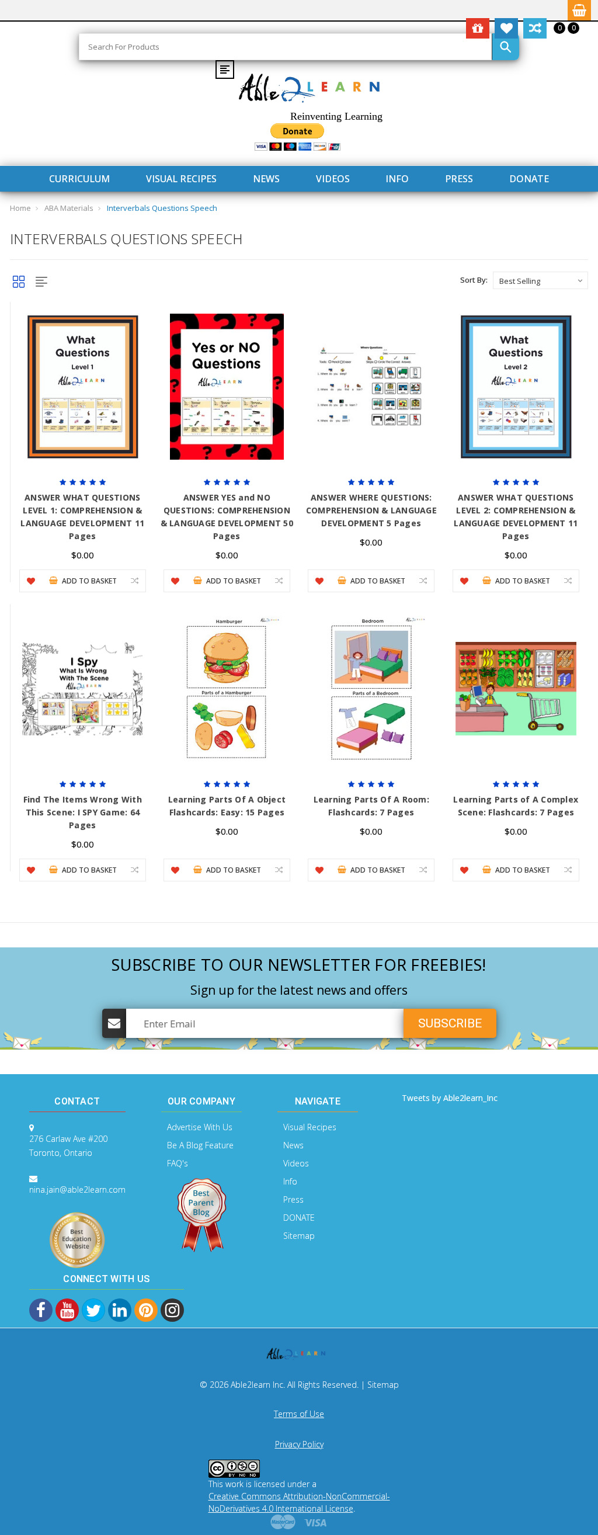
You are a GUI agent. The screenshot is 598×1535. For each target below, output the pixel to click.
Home (20, 208)
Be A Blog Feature (200, 1145)
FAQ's (177, 1163)
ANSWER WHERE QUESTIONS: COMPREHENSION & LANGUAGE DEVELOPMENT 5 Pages (371, 510)
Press (459, 178)
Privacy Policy (299, 1444)
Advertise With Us (199, 1127)
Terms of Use (299, 1413)
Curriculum (79, 178)
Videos (333, 178)
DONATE (529, 178)
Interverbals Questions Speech (162, 208)
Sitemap (299, 1235)
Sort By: (474, 280)
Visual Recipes (181, 178)
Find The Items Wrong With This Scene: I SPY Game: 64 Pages (82, 812)
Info (397, 178)
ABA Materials (68, 208)
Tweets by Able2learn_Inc (450, 1097)
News (266, 178)
